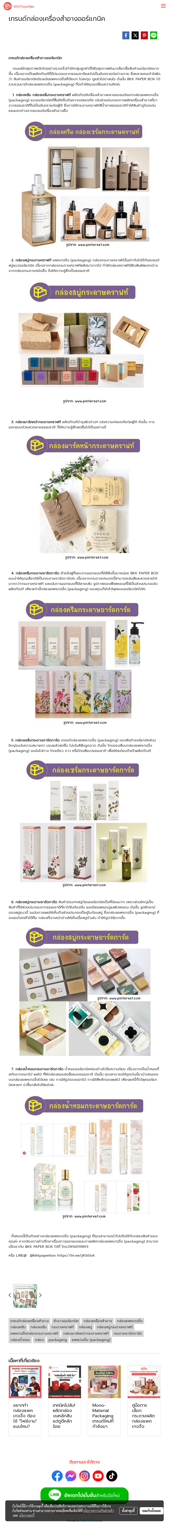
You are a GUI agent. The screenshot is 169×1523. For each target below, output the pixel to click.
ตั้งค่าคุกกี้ (128, 1511)
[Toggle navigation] (163, 6)
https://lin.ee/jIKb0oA (76, 1255)
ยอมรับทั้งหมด (151, 1511)
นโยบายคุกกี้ (27, 1515)
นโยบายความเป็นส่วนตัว (98, 1511)
